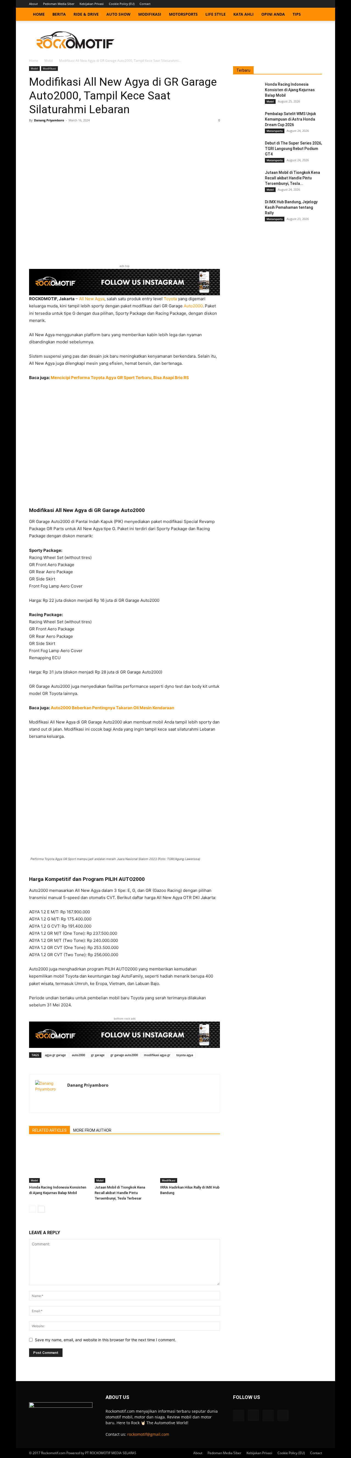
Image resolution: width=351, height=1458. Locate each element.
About (33, 4)
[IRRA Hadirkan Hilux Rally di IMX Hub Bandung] (190, 1162)
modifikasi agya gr (157, 1055)
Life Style (215, 14)
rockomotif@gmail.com (148, 1434)
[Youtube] (318, 4)
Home (39, 14)
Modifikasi (149, 14)
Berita (59, 14)
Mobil (48, 60)
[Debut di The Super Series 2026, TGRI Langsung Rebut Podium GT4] (247, 150)
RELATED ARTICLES (49, 1130)
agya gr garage (55, 1055)
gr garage (97, 1055)
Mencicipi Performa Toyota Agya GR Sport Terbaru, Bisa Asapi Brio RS (120, 377)
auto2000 (78, 1055)
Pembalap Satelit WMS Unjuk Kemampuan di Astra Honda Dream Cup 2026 (290, 119)
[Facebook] (291, 4)
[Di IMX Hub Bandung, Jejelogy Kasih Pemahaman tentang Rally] (247, 208)
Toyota (170, 298)
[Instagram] (300, 4)
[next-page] (41, 1209)
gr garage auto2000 (124, 1055)
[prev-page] (32, 1209)
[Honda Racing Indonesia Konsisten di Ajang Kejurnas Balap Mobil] (59, 1162)
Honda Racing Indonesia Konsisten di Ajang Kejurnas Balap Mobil (290, 90)
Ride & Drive (86, 14)
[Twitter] (309, 4)
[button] (315, 14)
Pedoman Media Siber (58, 4)
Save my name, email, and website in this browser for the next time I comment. (105, 1339)
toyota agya (184, 1055)
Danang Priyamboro (49, 120)
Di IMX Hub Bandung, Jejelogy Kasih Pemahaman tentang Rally (291, 207)
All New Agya (91, 298)
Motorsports (183, 14)
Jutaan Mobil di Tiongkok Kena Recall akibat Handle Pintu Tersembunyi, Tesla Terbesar (120, 1192)
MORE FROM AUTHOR (92, 1130)
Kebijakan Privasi (92, 4)
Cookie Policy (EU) (121, 4)
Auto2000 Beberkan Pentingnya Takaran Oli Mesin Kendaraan (112, 707)
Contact (145, 4)
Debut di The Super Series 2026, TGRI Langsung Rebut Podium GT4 (293, 148)
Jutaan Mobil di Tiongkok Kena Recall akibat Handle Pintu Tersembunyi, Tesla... (292, 178)
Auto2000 (193, 305)
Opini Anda (273, 14)
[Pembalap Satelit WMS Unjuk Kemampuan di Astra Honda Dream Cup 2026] (247, 120)
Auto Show (118, 14)
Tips (297, 14)
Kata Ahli (243, 14)
